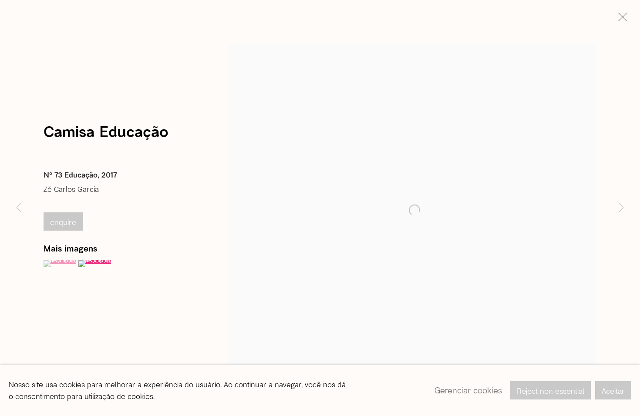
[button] (60, 263)
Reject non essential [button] (550, 391)
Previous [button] (18, 207)
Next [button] (621, 207)
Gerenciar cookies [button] (468, 390)
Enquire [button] (63, 222)
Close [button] (620, 19)
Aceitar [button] (613, 391)
